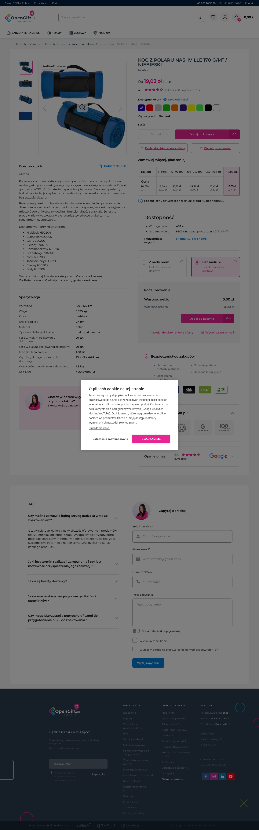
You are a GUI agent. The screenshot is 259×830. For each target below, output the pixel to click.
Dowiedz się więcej (99, 428)
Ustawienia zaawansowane (110, 439)
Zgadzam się (151, 439)
